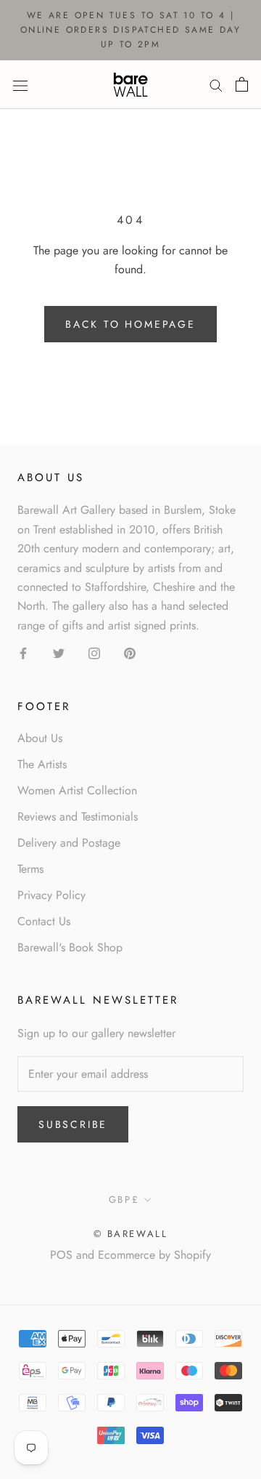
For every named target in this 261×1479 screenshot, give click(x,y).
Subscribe (72, 1124)
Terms (30, 869)
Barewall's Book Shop (70, 947)
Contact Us (43, 921)
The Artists (42, 764)
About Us (39, 738)
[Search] (216, 85)
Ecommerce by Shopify (154, 1254)
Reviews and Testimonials (77, 816)
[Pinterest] (130, 652)
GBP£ (124, 1199)
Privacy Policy (51, 895)
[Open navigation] (20, 84)
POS (61, 1254)
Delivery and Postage (68, 842)
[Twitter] (59, 652)
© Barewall (131, 1234)
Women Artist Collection (77, 790)
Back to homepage (130, 324)
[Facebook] (23, 652)
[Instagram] (94, 652)
